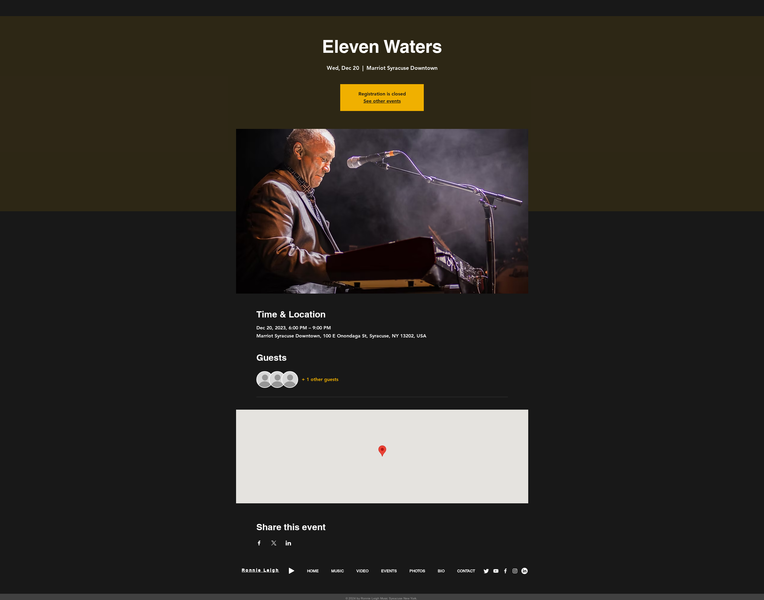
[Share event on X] (274, 543)
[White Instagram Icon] (515, 571)
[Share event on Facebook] (259, 543)
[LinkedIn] (524, 571)
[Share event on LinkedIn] (288, 543)
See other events (382, 101)
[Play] (291, 571)
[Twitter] (486, 571)
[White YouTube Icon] (496, 571)
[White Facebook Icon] (505, 571)
